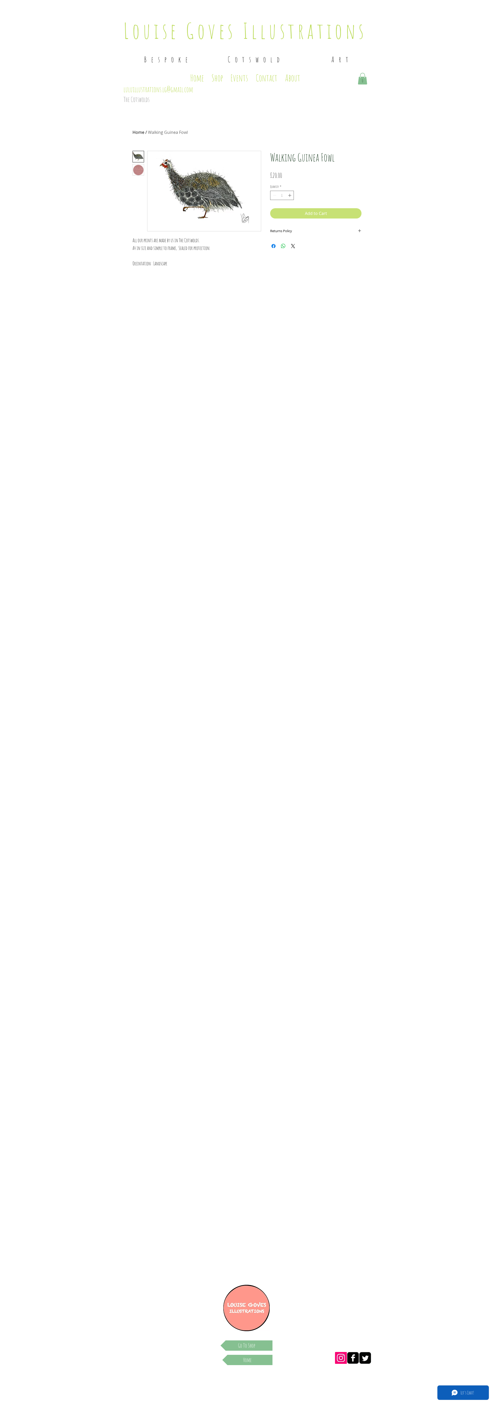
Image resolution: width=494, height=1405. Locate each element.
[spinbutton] (282, 195)
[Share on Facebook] (273, 246)
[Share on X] (293, 246)
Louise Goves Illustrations (245, 30)
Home (138, 132)
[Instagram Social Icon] (341, 1358)
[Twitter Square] (365, 1358)
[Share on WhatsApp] (283, 246)
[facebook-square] (353, 1358)
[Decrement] (274, 195)
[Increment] (290, 195)
